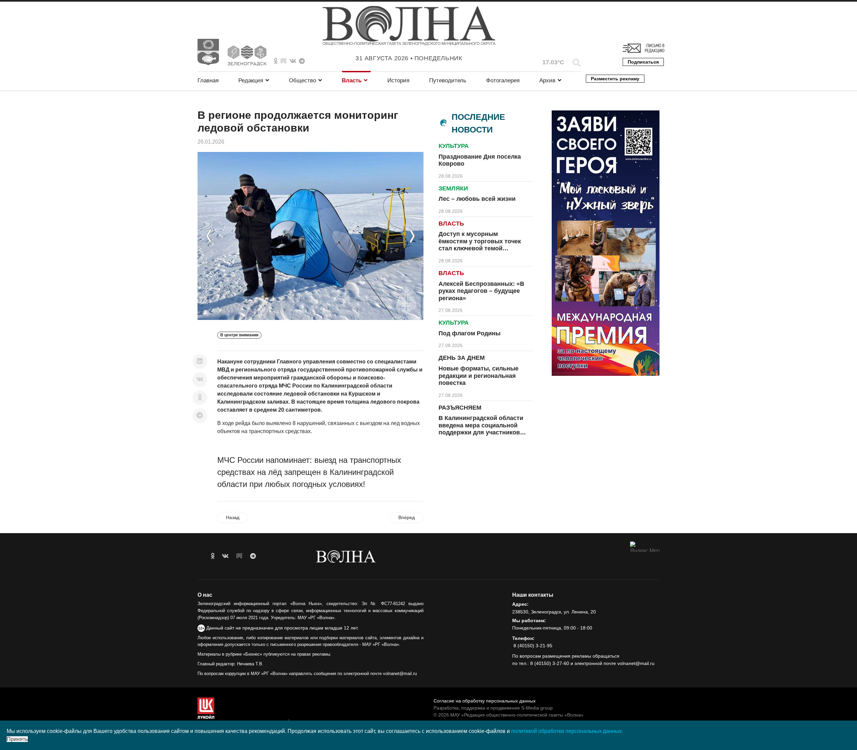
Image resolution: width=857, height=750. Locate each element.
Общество (302, 80)
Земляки (453, 188)
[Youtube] (283, 61)
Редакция (250, 80)
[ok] (213, 556)
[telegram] (253, 556)
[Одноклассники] (199, 397)
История (398, 80)
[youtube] (239, 556)
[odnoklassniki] (276, 61)
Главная (208, 80)
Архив (547, 80)
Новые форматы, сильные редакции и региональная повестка (479, 375)
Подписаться (643, 62)
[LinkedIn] (199, 361)
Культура (454, 146)
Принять (17, 739)
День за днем (462, 357)
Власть (352, 80)
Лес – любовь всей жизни (477, 198)
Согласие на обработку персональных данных (485, 700)
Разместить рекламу (615, 78)
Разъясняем (460, 407)
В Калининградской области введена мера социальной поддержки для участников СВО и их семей (481, 429)
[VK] (293, 61)
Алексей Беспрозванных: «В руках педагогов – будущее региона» (481, 291)
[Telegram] (199, 415)
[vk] (225, 556)
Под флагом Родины (469, 333)
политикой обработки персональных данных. (567, 731)
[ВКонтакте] (199, 379)
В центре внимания (239, 335)
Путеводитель (447, 80)
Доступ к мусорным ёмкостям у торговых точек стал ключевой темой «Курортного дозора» (480, 245)
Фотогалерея (503, 80)
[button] (209, 236)
